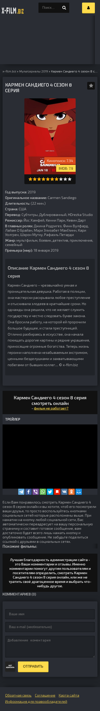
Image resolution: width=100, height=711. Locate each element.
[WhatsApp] (43, 492)
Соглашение (45, 695)
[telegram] (21, 492)
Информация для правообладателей (36, 701)
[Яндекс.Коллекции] (57, 492)
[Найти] (64, 8)
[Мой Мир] (79, 492)
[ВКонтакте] (64, 492)
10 (69, 179)
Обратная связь (18, 695)
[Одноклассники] (71, 492)
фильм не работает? (51, 408)
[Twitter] (50, 492)
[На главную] (13, 7)
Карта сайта (69, 695)
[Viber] (36, 492)
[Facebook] (28, 492)
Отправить (33, 666)
